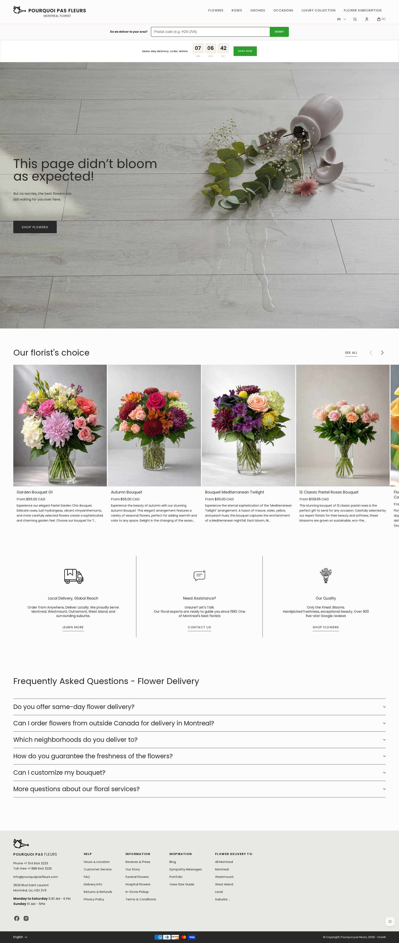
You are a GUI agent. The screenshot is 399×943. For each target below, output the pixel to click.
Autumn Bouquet (126, 492)
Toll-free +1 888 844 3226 (32, 868)
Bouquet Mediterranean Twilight (234, 492)
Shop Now (245, 51)
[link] (60, 425)
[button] (355, 19)
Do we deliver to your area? (129, 31)
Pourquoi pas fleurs (354, 937)
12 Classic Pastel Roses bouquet (328, 492)
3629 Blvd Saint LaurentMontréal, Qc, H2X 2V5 (31, 887)
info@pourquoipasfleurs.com (35, 877)
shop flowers (35, 227)
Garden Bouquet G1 (35, 492)
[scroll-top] (389, 933)
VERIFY (279, 31)
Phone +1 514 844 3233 (30, 863)
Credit (381, 937)
